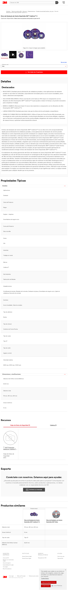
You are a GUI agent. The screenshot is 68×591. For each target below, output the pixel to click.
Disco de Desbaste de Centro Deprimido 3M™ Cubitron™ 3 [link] (32, 521)
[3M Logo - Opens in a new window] (4, 2)
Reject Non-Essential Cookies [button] (48, 582)
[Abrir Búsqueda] (63, 3)
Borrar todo (64, 62)
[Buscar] (56, 2)
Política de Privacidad (21, 576)
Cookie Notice (45, 578)
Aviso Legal (11, 576)
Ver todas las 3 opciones (35, 72)
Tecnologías (5, 566)
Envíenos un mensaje (35, 489)
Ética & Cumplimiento (7, 568)
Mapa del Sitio (60, 558)
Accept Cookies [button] (45, 585)
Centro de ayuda (60, 556)
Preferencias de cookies (33, 576)
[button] (56, 585)
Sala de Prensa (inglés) (26, 558)
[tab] (20, 425)
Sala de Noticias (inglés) (27, 556)
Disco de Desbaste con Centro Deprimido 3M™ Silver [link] (54, 521)
